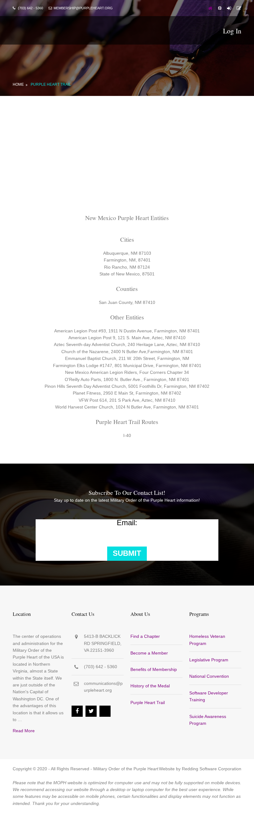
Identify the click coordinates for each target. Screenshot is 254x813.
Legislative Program (208, 659)
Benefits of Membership (153, 669)
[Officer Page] (219, 8)
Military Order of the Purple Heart (125, 768)
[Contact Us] (239, 8)
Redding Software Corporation (211, 768)
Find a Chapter (145, 636)
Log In (232, 30)
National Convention (209, 676)
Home (18, 84)
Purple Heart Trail (51, 84)
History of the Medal (150, 685)
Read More (24, 730)
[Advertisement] (127, 142)
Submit (127, 553)
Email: (127, 522)
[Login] (229, 8)
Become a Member (149, 653)
